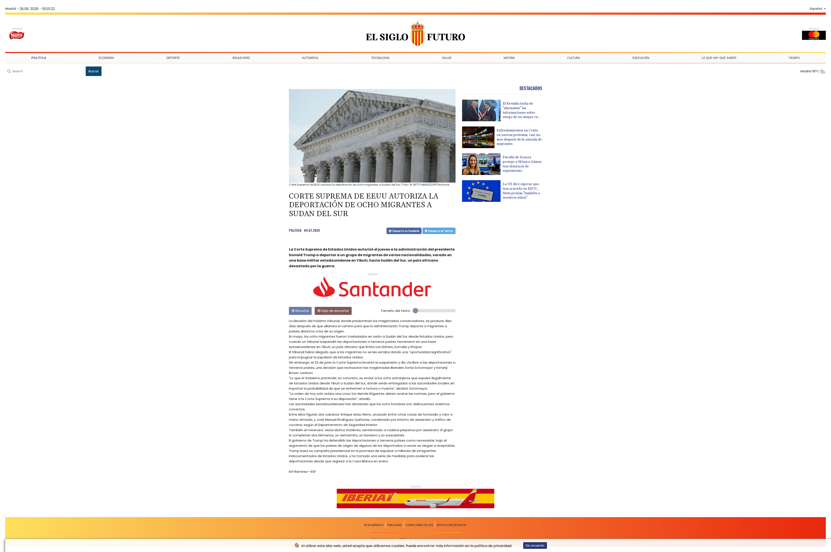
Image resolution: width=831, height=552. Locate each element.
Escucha (302, 311)
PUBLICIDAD (394, 525)
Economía (106, 58)
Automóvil (310, 58)
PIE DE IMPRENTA (374, 525)
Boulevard (241, 58)
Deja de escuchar (334, 311)
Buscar (94, 71)
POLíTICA (295, 230)
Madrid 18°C (809, 71)
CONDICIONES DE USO (419, 525)
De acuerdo (535, 545)
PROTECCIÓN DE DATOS (451, 525)
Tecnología (380, 58)
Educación (641, 58)
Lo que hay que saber (719, 58)
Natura (509, 58)
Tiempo (794, 58)
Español (816, 8)
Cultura (573, 58)
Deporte (173, 58)
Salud (446, 58)
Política (38, 58)
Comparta (405, 231)
